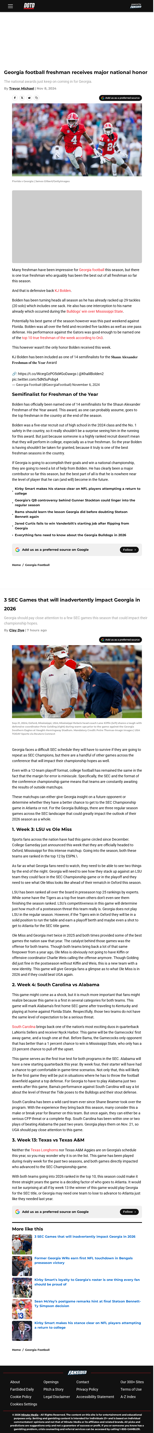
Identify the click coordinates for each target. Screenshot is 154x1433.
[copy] (36, 98)
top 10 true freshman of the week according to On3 (62, 338)
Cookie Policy (20, 1397)
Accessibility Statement (95, 1397)
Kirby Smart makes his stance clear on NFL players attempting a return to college (77, 491)
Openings (51, 1382)
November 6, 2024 (86, 384)
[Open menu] (10, 6)
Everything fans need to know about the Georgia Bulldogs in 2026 (70, 535)
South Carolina (23, 1027)
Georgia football (91, 270)
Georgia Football (37, 565)
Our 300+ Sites (132, 1382)
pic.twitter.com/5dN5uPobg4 (35, 379)
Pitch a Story (54, 1389)
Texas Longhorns (44, 1150)
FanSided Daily (22, 1389)
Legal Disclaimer (57, 1397)
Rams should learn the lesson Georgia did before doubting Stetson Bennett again (71, 514)
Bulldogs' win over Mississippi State (95, 311)
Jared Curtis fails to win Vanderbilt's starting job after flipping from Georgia (72, 526)
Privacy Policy (87, 1389)
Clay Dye (16, 630)
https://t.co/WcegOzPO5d (38, 374)
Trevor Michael (21, 88)
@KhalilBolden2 (91, 374)
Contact (82, 1382)
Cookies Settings (23, 1404)
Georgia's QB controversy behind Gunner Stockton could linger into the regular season (75, 502)
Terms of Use (131, 1389)
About (15, 1382)
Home (16, 565)
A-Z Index (128, 1397)
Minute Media (29, 1414)
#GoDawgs (67, 374)
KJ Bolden (63, 290)
